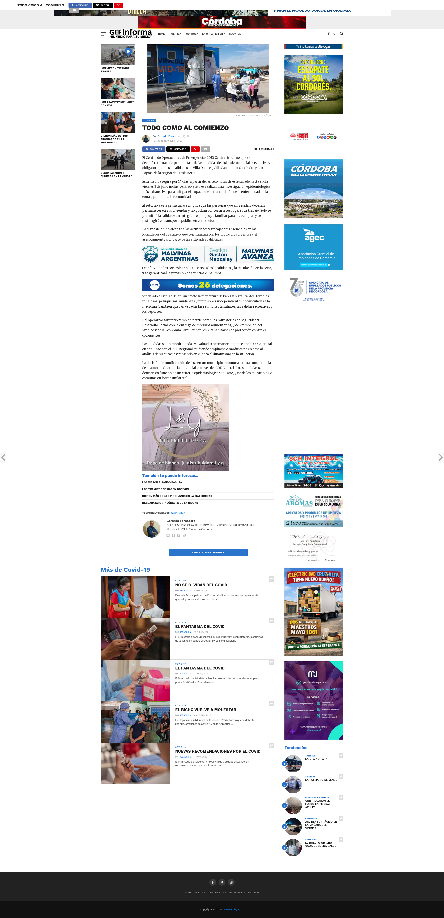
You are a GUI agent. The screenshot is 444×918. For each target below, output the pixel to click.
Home (161, 33)
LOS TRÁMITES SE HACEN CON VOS (118, 104)
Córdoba (192, 33)
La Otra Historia (213, 33)
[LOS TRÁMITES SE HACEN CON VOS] (118, 98)
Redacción (185, 590)
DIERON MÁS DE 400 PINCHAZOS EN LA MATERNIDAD (114, 139)
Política (175, 33)
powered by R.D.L (233, 909)
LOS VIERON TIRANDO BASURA (115, 70)
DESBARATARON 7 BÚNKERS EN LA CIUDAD (116, 174)
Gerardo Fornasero (169, 136)
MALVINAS (235, 33)
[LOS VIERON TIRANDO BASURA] (118, 64)
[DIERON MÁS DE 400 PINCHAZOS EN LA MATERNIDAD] (118, 131)
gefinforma (178, 513)
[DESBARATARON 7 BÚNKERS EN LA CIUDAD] (118, 169)
